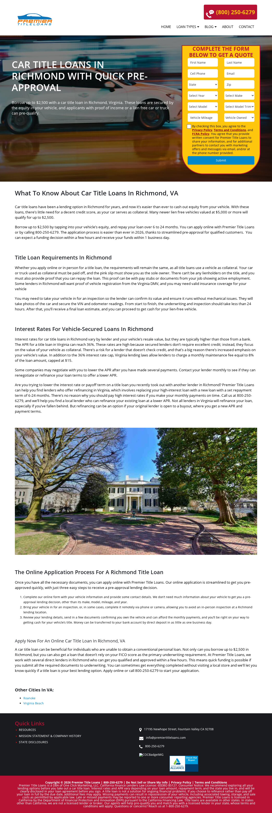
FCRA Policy (200, 134)
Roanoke (29, 698)
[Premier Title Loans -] (37, 19)
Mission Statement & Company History (50, 736)
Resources (27, 730)
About (227, 26)
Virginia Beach (33, 703)
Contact (246, 26)
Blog (209, 26)
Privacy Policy (202, 130)
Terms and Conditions (230, 130)
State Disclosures (33, 742)
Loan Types (186, 26)
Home (166, 26)
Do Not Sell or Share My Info (147, 782)
